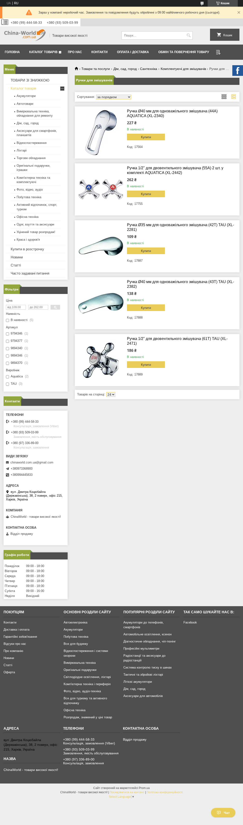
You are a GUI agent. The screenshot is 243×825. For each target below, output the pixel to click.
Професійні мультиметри (141, 648)
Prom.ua (144, 788)
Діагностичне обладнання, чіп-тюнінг (149, 641)
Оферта (9, 672)
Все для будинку (76, 644)
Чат (227, 813)
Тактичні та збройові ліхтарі (143, 674)
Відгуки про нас (15, 644)
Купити (146, 137)
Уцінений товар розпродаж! (36, 232)
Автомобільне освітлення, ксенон (147, 634)
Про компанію (13, 651)
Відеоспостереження (32, 143)
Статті (16, 265)
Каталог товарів (43, 52)
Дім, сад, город (125, 69)
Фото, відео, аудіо (30, 189)
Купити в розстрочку (27, 249)
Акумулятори (26, 96)
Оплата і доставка (133, 52)
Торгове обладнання (31, 158)
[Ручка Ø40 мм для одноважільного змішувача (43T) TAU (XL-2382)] (101, 303)
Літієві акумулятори (137, 681)
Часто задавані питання (30, 273)
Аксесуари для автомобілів (143, 696)
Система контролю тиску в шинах (147, 667)
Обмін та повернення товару (183, 52)
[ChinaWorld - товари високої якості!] (25, 35)
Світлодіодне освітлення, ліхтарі (87, 677)
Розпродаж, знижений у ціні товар (88, 717)
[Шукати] (188, 35)
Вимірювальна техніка (80, 663)
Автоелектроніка (75, 622)
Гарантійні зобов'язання (20, 636)
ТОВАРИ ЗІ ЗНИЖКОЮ (30, 80)
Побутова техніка (29, 197)
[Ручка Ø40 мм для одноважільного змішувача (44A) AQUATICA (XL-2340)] (101, 132)
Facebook (190, 622)
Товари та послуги (95, 69)
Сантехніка (148, 69)
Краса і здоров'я (28, 239)
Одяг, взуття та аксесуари (35, 224)
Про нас (75, 52)
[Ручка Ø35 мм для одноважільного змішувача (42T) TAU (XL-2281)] (101, 246)
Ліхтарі (22, 150)
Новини (17, 257)
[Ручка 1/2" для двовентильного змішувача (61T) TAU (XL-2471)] (101, 360)
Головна (12, 52)
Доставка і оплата (16, 629)
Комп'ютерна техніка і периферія (87, 684)
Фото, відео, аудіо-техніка (82, 691)
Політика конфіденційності (165, 792)
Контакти (99, 52)
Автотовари (25, 103)
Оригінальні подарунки (80, 670)
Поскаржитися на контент (127, 792)
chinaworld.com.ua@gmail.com (31, 462)
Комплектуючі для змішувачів (183, 69)
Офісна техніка (27, 217)
